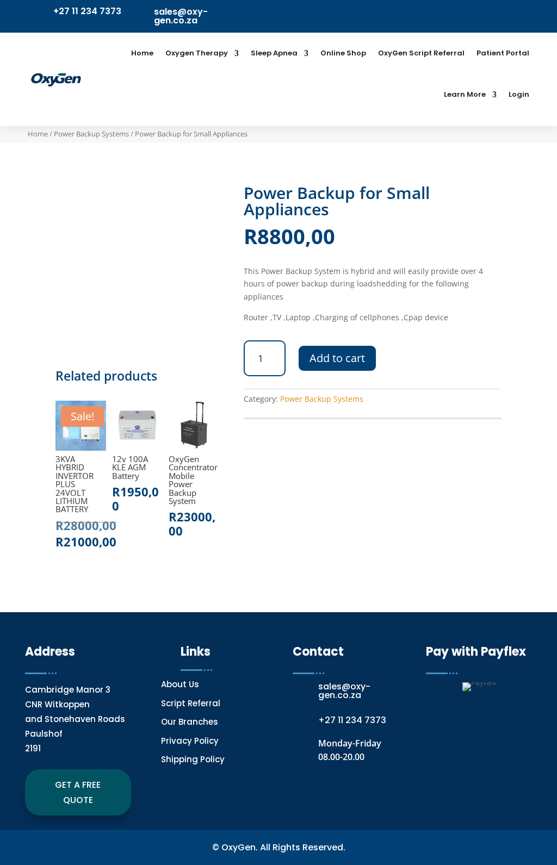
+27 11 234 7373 (87, 11)
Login (519, 94)
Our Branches (189, 721)
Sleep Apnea (274, 53)
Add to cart (337, 358)
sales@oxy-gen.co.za (181, 16)
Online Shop (343, 53)
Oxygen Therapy (196, 53)
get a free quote (78, 792)
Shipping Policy (193, 759)
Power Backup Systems (91, 134)
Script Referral (191, 703)
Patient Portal (502, 53)
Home (142, 53)
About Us (180, 684)
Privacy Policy (190, 740)
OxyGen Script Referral (421, 53)
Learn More (465, 94)
